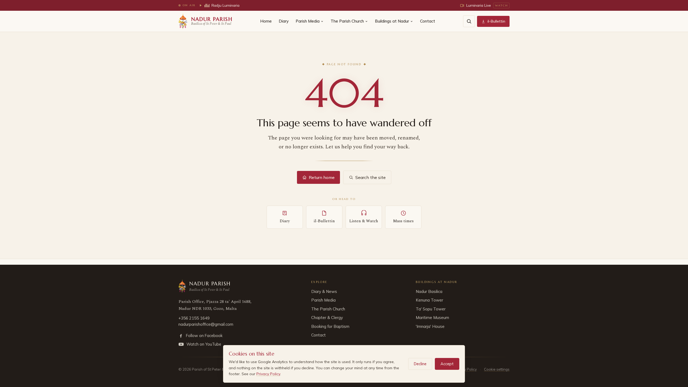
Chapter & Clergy (327, 317)
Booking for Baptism (330, 326)
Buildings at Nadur (392, 21)
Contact (427, 21)
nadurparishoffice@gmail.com (205, 324)
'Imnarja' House (430, 326)
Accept (447, 363)
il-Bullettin (496, 21)
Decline (420, 363)
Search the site (370, 177)
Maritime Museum (432, 317)
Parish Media (308, 21)
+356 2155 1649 (194, 318)
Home (266, 21)
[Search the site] (469, 21)
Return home (322, 177)
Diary (284, 21)
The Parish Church (347, 21)
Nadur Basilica (429, 291)
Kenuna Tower (429, 300)
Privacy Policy (268, 373)
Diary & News (324, 291)
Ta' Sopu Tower (431, 308)
